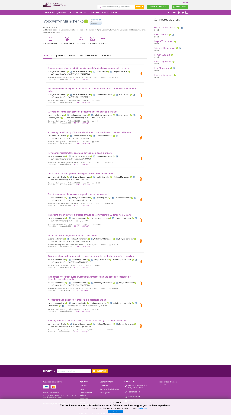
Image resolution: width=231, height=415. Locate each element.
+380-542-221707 (134, 392)
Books (114, 13)
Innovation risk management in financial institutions (72, 235)
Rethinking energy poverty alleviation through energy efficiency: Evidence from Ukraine (89, 214)
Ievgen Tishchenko (163, 41)
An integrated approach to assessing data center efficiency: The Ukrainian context (87, 320)
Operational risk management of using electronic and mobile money (80, 173)
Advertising (84, 399)
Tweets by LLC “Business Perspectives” (167, 383)
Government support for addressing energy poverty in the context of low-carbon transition (91, 255)
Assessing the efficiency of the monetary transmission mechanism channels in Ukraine (89, 132)
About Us (49, 13)
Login (185, 2)
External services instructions (109, 389)
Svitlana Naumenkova (165, 27)
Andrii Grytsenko (162, 61)
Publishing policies (78, 13)
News (82, 389)
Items (181, 7)
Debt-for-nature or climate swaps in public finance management (78, 194)
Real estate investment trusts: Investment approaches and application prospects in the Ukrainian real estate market (89, 278)
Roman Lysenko (162, 54)
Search (139, 6)
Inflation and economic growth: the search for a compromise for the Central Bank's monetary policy (92, 89)
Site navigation (105, 393)
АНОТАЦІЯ (85, 79)
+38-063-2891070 (134, 396)
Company (83, 385)
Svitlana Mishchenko (164, 47)
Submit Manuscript (158, 6)
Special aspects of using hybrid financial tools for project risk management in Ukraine (88, 67)
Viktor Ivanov (161, 34)
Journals (61, 13)
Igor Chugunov (161, 68)
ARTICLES (48, 56)
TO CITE (76, 79)
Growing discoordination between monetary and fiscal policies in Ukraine (83, 111)
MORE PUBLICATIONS (88, 56)
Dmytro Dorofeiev (163, 74)
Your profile (104, 385)
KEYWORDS (106, 56)
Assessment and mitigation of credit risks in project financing (77, 299)
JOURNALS (60, 56)
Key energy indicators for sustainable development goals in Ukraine (80, 152)
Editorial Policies (99, 13)
